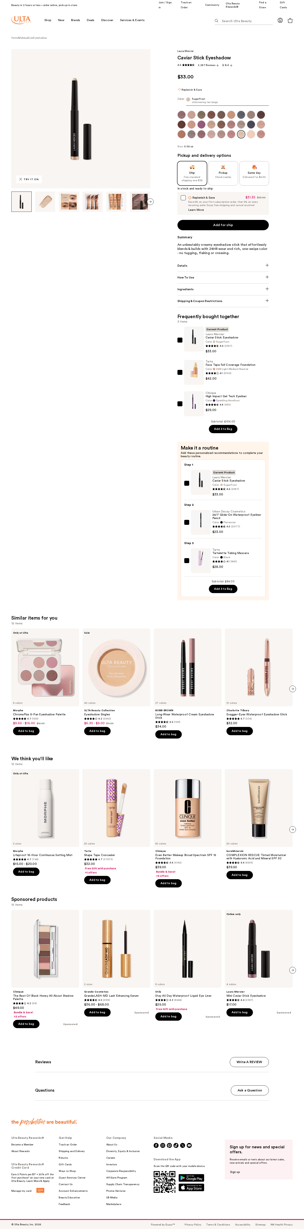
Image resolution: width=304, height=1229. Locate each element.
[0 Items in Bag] (290, 20)
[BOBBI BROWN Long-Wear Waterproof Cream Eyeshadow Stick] (187, 678)
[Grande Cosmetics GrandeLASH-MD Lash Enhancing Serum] (116, 958)
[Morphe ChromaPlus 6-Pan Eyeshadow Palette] (45, 676)
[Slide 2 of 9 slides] (45, 202)
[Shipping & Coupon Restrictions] (223, 301)
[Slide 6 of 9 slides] (140, 202)
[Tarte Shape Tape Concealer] (116, 821)
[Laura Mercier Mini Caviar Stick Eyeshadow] (259, 958)
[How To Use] (223, 277)
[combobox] (223, 101)
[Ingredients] (223, 289)
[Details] (223, 266)
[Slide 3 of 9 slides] (69, 202)
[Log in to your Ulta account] (280, 20)
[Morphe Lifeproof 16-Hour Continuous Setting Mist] (45, 817)
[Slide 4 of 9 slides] (93, 202)
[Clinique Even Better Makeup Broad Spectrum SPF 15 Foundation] (187, 823)
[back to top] (291, 1216)
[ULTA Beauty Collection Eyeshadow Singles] (116, 676)
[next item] (150, 201)
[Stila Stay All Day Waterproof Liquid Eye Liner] (187, 960)
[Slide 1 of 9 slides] (21, 202)
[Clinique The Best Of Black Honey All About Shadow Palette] (45, 964)
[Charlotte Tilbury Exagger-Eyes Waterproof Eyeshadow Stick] (259, 676)
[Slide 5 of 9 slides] (116, 202)
